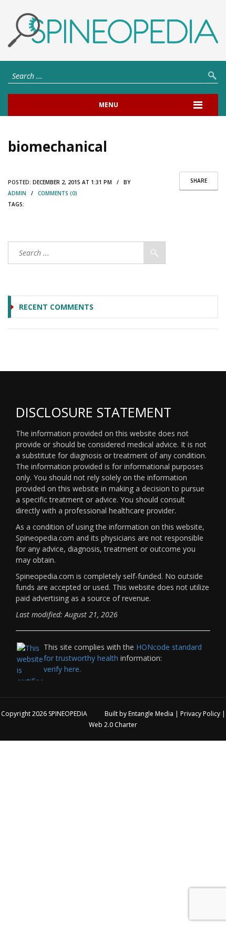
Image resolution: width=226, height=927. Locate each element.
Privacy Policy (200, 713)
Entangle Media (150, 713)
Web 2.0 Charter (113, 724)
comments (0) (57, 193)
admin (17, 193)
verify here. (62, 669)
